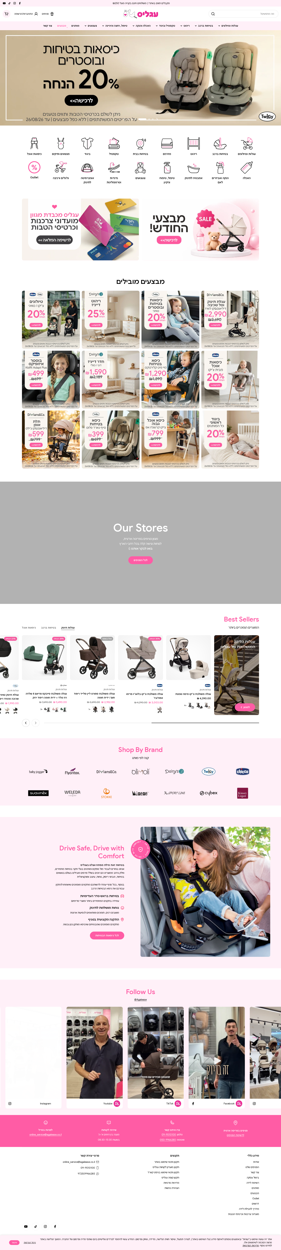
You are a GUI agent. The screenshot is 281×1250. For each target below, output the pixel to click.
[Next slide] (124, 119)
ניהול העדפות (30, 1242)
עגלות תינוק (205, 690)
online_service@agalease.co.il (45, 1134)
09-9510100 (169, 1134)
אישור (14, 1242)
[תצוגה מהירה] (171, 642)
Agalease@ (140, 999)
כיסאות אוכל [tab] (29, 627)
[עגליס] (200, 230)
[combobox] (243, 14)
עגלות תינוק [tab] (68, 627)
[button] (153, 119)
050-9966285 (168, 1139)
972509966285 (86, 1173)
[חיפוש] (213, 14)
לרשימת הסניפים (235, 1135)
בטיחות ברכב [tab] (48, 627)
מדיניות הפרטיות (251, 1245)
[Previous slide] (157, 119)
